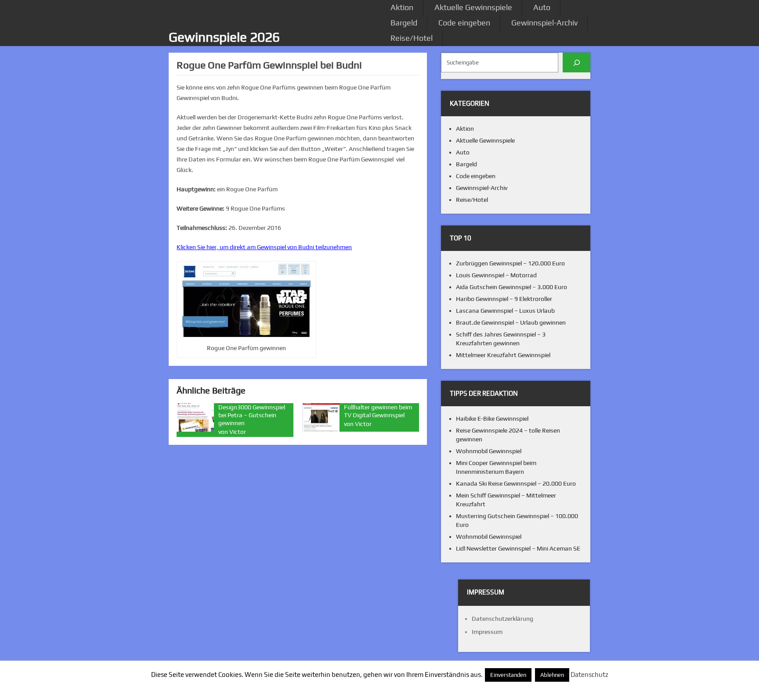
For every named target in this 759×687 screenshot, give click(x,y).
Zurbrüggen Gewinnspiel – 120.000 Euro (510, 263)
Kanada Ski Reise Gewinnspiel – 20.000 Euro (516, 483)
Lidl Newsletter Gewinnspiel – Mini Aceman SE (518, 548)
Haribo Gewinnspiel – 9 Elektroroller (504, 298)
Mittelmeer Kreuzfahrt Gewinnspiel (503, 354)
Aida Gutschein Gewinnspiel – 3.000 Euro (511, 286)
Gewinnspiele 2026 (224, 37)
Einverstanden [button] (508, 675)
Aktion (401, 7)
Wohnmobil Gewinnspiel (488, 450)
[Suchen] (576, 62)
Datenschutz (589, 674)
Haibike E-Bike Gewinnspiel (492, 418)
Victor (237, 431)
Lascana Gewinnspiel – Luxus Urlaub (505, 310)
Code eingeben (464, 22)
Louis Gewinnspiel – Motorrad (496, 275)
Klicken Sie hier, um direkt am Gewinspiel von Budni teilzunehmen (264, 246)
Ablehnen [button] (552, 675)
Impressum (487, 631)
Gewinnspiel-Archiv (544, 22)
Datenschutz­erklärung (502, 618)
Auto (541, 7)
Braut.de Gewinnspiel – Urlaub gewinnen (511, 322)
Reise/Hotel (411, 38)
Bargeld (403, 22)
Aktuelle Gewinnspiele (473, 7)
